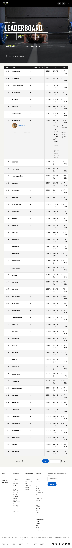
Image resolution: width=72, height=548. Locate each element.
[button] (68, 3)
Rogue (38, 481)
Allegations (5, 482)
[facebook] (53, 544)
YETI (37, 486)
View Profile (20, 125)
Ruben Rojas (39, 530)
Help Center (16, 509)
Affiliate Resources (16, 486)
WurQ (37, 517)
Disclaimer (29, 543)
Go (64, 461)
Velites (38, 484)
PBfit (37, 495)
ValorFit (38, 523)
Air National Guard (39, 478)
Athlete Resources (16, 482)
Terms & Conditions (5, 544)
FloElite (38, 528)
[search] (59, 3)
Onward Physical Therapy (38, 507)
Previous (18, 461)
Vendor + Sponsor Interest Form (16, 500)
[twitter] (56, 544)
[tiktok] (69, 544)
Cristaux (38, 512)
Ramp (37, 514)
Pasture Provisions (39, 497)
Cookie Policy (21, 544)
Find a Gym (28, 485)
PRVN (37, 510)
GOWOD (38, 500)
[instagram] (59, 544)
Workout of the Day (28, 482)
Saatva (38, 490)
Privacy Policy (13, 544)
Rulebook (4, 478)
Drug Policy (5, 480)
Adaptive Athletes (15, 478)
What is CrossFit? (27, 478)
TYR (37, 525)
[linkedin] (66, 544)
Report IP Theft (42, 544)
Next (45, 461)
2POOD (38, 488)
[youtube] (63, 544)
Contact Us (16, 511)
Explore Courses (27, 488)
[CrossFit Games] (5, 3)
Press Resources (16, 489)
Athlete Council (17, 496)
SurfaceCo (39, 503)
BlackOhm (38, 521)
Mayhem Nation (40, 519)
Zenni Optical (39, 492)
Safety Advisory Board (17, 493)
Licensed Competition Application (16, 505)
